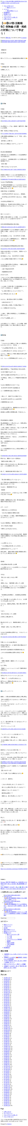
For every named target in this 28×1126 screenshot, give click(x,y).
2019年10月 (7, 1030)
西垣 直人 (8, 37)
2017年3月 (6, 1081)
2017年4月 (6, 1079)
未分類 (5, 928)
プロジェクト (7, 15)
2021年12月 (7, 991)
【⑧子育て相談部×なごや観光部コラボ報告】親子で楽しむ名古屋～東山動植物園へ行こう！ (14, 884)
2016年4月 (6, 1099)
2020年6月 (6, 1017)
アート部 (9, 936)
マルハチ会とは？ (9, 6)
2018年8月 (6, 1053)
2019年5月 (6, 1038)
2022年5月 (6, 984)
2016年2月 (6, 1102)
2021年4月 (6, 1000)
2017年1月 (6, 1084)
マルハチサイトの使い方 (10, 17)
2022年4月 (6, 986)
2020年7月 (6, 1015)
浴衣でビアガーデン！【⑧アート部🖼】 (15, 964)
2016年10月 (7, 1089)
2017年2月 (6, 1082)
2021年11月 (7, 992)
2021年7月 (6, 995)
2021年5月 (6, 999)
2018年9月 (6, 1051)
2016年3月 (6, 1100)
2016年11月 (7, 1087)
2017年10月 (7, 1069)
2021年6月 (6, 997)
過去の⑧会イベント (12, 10)
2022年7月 (6, 982)
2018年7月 (6, 1054)
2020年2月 (6, 1023)
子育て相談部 (10, 944)
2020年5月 (6, 1018)
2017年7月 (6, 1074)
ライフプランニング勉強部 (14, 939)
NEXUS (9, 1124)
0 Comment (23, 37)
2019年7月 (6, 1035)
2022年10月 (7, 979)
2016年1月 (6, 1103)
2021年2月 (6, 1004)
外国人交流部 (10, 942)
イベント (6, 9)
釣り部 (9, 946)
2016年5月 (6, 1097)
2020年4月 (6, 1020)
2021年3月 (6, 1002)
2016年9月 (6, 1090)
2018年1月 (6, 1064)
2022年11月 (7, 977)
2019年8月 (6, 1033)
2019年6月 (6, 1036)
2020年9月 (6, 1012)
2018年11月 (7, 1048)
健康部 (9, 941)
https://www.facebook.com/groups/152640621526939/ (14, 869)
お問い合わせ (7, 19)
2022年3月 (6, 987)
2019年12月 (7, 1027)
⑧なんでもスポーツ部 (13, 934)
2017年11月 (7, 1067)
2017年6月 (6, 1076)
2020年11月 (7, 1009)
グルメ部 (9, 937)
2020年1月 (6, 1025)
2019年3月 (6, 1041)
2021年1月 (6, 1005)
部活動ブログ (7, 14)
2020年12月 (7, 1007)
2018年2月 (6, 1063)
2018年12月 (7, 1046)
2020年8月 (6, 1013)
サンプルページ (8, 1113)
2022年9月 (6, 981)
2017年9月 (6, 1071)
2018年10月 (7, 1049)
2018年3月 (6, 1061)
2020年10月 (7, 1010)
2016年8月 (6, 1092)
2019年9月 (6, 1031)
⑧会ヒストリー (11, 7)
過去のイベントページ (10, 931)
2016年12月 (7, 1085)
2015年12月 (7, 1105)
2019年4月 (6, 1040)
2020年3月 (6, 1022)
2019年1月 (6, 1045)
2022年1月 (6, 989)
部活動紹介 (7, 12)
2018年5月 (6, 1058)
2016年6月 (6, 1095)
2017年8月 (6, 1072)
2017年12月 (7, 1066)
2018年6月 (6, 1056)
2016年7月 (6, 1094)
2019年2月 (6, 1043)
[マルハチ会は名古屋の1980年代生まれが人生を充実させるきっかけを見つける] (14, 3)
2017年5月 (6, 1077)
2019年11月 (7, 1028)
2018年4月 (6, 1059)
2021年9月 (6, 994)
